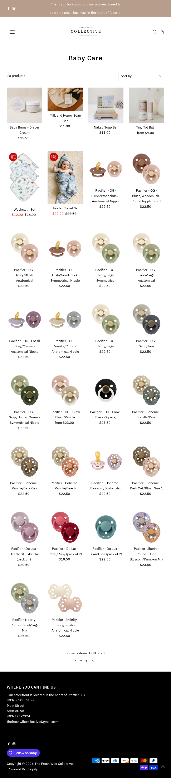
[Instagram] (13, 8)
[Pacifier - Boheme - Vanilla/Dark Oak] (24, 461)
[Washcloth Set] (24, 178)
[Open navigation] (25, 32)
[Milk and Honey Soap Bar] (65, 99)
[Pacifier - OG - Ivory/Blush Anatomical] (24, 248)
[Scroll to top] (162, 766)
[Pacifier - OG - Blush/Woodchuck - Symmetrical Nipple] (65, 248)
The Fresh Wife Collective (54, 763)
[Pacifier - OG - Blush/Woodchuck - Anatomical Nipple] (105, 168)
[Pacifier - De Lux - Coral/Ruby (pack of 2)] (65, 526)
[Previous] (52, 8)
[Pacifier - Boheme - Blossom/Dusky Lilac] (105, 461)
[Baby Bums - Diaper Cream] (24, 105)
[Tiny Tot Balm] (146, 105)
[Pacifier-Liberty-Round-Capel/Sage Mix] (24, 598)
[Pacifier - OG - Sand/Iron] (146, 319)
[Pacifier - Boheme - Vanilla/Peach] (65, 461)
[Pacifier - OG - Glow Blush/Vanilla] (65, 390)
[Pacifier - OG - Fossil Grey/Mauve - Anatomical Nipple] (24, 319)
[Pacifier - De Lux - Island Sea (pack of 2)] (105, 526)
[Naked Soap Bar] (105, 105)
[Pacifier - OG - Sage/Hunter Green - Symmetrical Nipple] (24, 390)
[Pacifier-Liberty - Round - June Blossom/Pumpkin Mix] (146, 526)
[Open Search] (155, 32)
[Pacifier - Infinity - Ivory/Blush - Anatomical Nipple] (65, 598)
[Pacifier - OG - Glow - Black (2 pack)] (105, 390)
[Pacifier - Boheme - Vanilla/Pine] (146, 390)
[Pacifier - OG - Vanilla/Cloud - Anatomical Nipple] (65, 319)
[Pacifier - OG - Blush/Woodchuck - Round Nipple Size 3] (146, 168)
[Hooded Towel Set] (65, 177)
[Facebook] (9, 8)
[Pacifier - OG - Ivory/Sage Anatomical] (146, 248)
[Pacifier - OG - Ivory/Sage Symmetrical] (105, 248)
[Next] (118, 8)
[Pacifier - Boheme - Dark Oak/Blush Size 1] (146, 461)
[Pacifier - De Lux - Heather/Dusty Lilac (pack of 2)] (24, 526)
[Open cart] (162, 32)
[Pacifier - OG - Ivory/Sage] (105, 319)
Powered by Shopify (23, 769)
